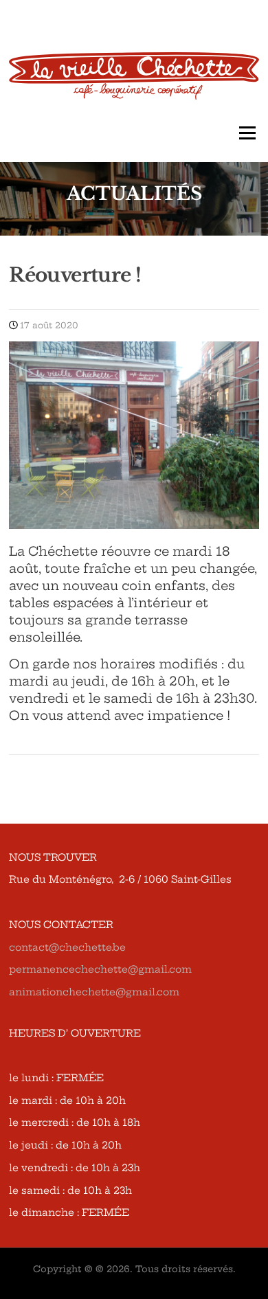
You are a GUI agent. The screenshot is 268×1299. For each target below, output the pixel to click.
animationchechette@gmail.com (94, 992)
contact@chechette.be (67, 947)
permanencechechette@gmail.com (100, 969)
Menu (247, 133)
